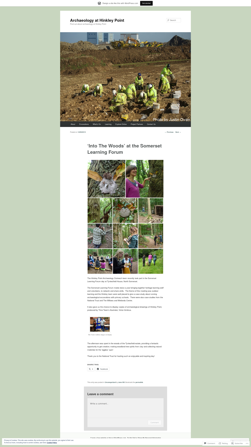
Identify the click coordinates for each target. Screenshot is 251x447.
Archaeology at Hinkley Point (97, 20)
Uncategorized (110, 382)
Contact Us (151, 124)
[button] (106, 179)
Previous (169, 132)
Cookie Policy (52, 442)
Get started (146, 3)
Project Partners (137, 124)
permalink (139, 382)
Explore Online (121, 124)
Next (178, 132)
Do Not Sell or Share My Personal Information (144, 438)
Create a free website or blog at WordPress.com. (108, 438)
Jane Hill (121, 382)
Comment (154, 422)
